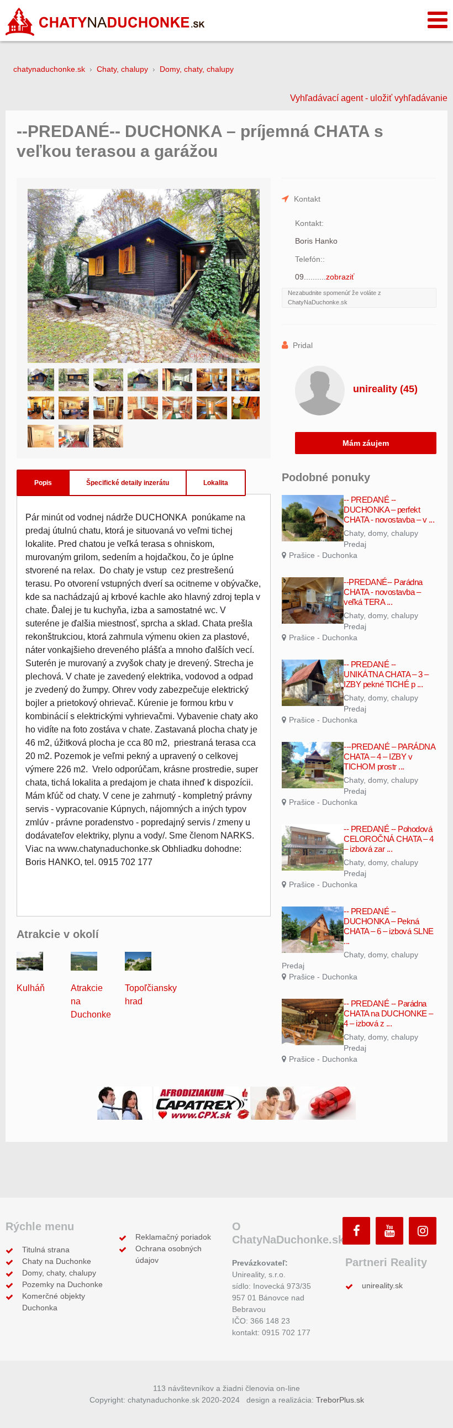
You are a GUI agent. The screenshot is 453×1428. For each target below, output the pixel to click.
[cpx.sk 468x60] (226, 1102)
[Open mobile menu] (437, 19)
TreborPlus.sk (340, 1399)
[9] (73, 408)
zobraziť (340, 276)
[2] (73, 379)
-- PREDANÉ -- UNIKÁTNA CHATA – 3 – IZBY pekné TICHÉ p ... (386, 674)
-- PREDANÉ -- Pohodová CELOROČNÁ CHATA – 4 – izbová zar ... (389, 838)
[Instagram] (422, 1231)
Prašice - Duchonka (323, 555)
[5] (177, 379)
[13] (212, 408)
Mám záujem (366, 443)
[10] (108, 408)
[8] (39, 408)
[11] (142, 408)
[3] (108, 379)
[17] (108, 436)
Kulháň (31, 988)
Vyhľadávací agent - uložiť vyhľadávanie (368, 98)
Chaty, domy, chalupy (381, 533)
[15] (39, 436)
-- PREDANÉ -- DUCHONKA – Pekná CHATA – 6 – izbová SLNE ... (389, 926)
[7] (246, 379)
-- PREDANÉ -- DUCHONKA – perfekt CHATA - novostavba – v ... (389, 509)
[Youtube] (389, 1231)
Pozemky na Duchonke (62, 1284)
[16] (73, 436)
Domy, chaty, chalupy (59, 1272)
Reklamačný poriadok (173, 1236)
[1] (39, 379)
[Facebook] (356, 1231)
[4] (142, 379)
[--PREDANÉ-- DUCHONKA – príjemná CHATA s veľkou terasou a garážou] (144, 276)
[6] (212, 379)
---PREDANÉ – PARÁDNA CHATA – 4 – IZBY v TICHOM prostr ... (389, 756)
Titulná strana (46, 1249)
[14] (246, 408)
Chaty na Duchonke (56, 1261)
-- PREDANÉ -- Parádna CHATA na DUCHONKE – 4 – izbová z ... (388, 1013)
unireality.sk (382, 1285)
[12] (177, 408)
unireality (385, 388)
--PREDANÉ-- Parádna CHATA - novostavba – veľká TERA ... (383, 592)
